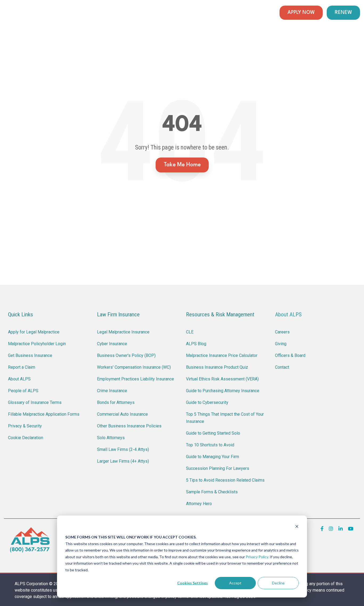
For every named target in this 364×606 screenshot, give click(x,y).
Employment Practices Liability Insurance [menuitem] (135, 378)
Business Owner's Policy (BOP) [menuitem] (126, 355)
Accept (235, 583)
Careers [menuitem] (282, 332)
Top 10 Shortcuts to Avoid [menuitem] (210, 444)
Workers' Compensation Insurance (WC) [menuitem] (134, 367)
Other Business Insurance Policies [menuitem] (129, 425)
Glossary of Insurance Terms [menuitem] (35, 402)
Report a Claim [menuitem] (21, 367)
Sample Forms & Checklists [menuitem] (212, 491)
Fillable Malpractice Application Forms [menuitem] (43, 414)
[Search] (270, 13)
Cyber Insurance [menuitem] (112, 343)
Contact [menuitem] (282, 367)
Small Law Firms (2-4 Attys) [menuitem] (123, 449)
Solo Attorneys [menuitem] (111, 437)
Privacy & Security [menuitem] (25, 425)
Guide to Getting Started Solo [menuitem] (213, 433)
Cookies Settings (192, 583)
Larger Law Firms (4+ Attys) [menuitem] (123, 461)
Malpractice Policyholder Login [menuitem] (37, 343)
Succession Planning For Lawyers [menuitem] (217, 468)
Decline (278, 583)
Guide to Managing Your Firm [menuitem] (212, 456)
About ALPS (288, 314)
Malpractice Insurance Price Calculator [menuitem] (221, 355)
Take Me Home (182, 165)
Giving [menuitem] (280, 343)
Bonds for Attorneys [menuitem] (116, 402)
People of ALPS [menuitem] (23, 390)
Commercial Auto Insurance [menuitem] (122, 414)
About (254, 12)
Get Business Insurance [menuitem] (30, 355)
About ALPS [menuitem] (19, 378)
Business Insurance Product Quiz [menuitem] (217, 367)
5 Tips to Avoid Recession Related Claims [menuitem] (225, 480)
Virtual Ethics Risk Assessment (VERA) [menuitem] (222, 378)
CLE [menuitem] (189, 332)
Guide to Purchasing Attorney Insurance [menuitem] (222, 390)
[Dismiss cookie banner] (297, 527)
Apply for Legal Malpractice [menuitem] (33, 332)
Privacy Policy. (257, 556)
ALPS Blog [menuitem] (196, 343)
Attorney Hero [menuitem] (199, 503)
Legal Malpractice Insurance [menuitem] (123, 332)
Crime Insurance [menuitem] (112, 390)
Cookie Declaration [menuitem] (25, 437)
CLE (147, 12)
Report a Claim (114, 12)
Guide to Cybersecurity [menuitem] (207, 402)
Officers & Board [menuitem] (290, 355)
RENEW (343, 12)
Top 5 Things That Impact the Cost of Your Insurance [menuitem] (225, 418)
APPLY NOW (301, 12)
